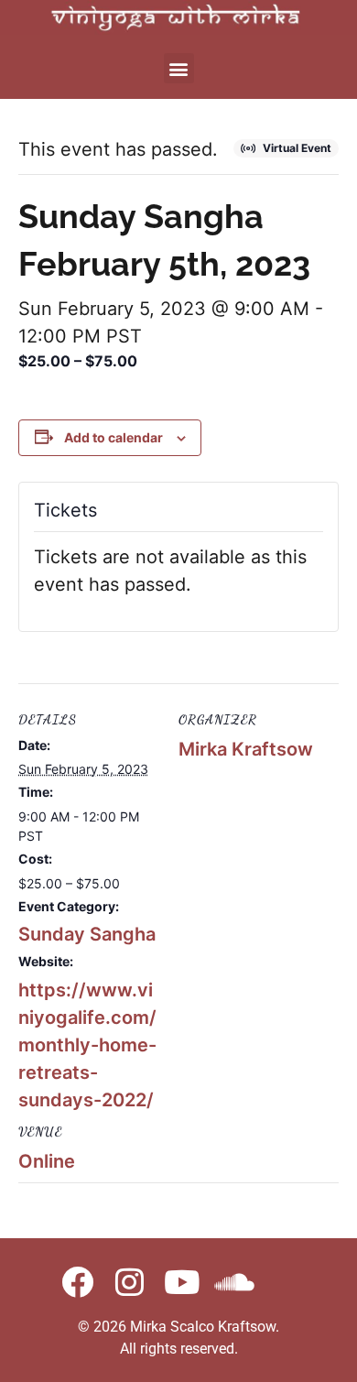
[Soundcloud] (234, 1282)
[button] (179, 68)
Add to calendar (113, 437)
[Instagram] (130, 1282)
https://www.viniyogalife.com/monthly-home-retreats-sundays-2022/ (87, 1045)
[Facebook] (77, 1282)
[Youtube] (182, 1282)
